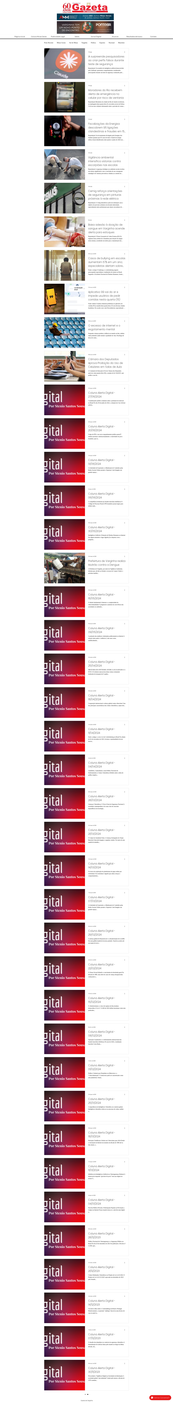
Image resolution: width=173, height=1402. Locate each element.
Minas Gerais (61, 43)
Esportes (102, 43)
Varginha (84, 43)
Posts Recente (48, 43)
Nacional (112, 43)
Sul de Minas (73, 43)
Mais (119, 43)
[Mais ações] (125, 52)
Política (93, 43)
